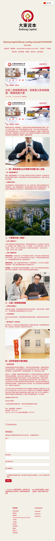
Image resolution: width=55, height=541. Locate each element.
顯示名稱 (8, 454)
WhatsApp (38, 516)
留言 (7, 438)
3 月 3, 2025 (8, 96)
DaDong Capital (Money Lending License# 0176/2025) (27, 42)
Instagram (37, 513)
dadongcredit (18, 96)
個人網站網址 (9, 468)
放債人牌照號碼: (23, 412)
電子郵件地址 (9, 461)
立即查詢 (7, 397)
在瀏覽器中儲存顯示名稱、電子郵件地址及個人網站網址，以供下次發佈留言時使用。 (28, 476)
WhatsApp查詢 (9, 400)
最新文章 (24, 96)
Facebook (37, 511)
